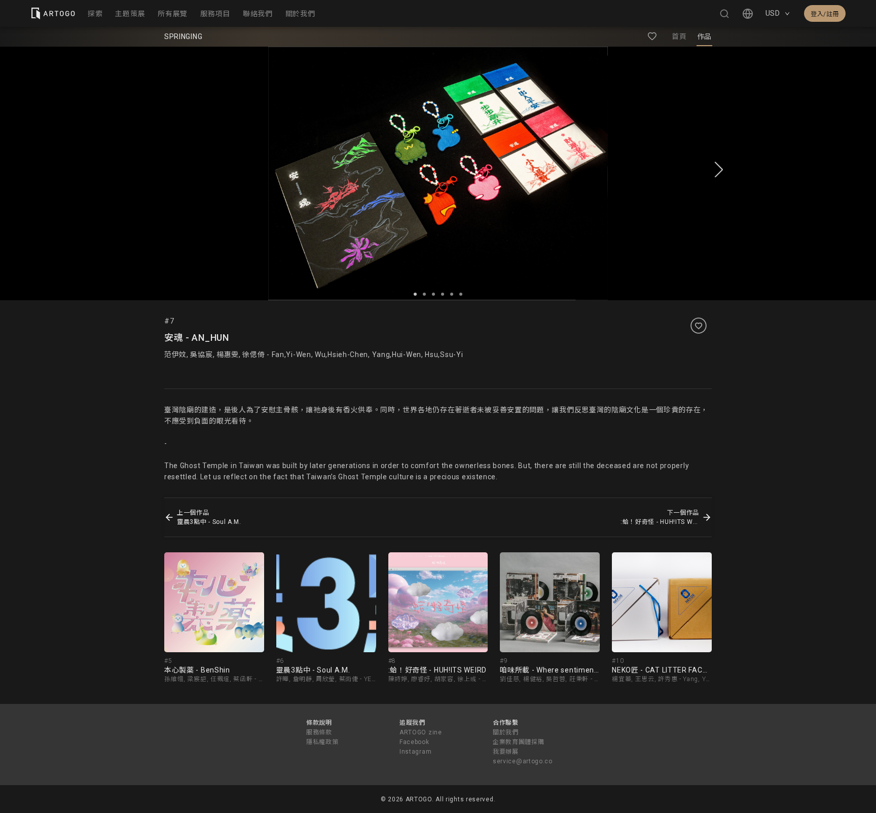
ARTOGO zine (420, 732)
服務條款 (319, 732)
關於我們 (506, 732)
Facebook (414, 742)
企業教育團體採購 (518, 742)
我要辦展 (506, 751)
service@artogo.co (523, 761)
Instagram (415, 751)
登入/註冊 (825, 14)
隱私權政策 (322, 742)
